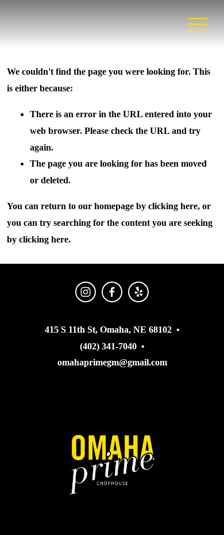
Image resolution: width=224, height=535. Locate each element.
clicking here (173, 206)
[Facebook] (112, 292)
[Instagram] (85, 292)
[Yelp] (138, 292)
